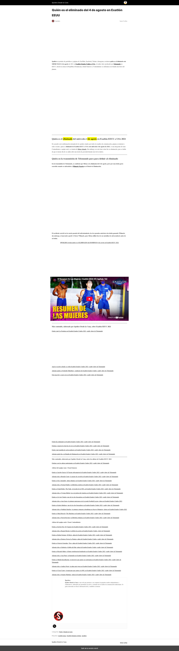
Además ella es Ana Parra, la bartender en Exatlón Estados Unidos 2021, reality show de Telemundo (81, 555)
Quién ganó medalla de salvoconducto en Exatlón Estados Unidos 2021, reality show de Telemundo (81, 450)
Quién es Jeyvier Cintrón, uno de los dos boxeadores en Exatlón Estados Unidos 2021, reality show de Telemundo (85, 497)
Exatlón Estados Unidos (74, 636)
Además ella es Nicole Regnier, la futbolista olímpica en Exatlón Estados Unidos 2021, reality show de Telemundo (85, 518)
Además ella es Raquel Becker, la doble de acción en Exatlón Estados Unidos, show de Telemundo (81, 531)
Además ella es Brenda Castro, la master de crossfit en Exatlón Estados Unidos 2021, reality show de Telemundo (85, 476)
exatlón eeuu (62, 636)
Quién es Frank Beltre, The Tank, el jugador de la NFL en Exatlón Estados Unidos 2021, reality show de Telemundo (86, 489)
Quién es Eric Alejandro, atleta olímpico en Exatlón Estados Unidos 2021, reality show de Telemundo (82, 481)
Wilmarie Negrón (78, 166)
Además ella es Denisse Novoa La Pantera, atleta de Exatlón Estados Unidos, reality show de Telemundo (82, 539)
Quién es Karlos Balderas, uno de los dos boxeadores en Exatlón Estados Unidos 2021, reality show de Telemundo (85, 505)
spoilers (84, 636)
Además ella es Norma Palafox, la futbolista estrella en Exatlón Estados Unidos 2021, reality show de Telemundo (85, 485)
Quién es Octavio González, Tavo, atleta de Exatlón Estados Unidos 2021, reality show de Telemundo (82, 543)
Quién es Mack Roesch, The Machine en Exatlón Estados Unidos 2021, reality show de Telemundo (81, 513)
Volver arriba (123, 643)
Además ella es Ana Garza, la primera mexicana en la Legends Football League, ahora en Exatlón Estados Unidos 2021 (87, 501)
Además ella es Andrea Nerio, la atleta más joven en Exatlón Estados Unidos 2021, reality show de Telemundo (84, 566)
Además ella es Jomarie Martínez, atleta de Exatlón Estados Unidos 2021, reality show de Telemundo (81, 575)
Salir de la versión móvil (89, 648)
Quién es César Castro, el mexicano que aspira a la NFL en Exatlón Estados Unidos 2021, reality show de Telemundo (86, 570)
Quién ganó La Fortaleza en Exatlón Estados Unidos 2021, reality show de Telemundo (77, 331)
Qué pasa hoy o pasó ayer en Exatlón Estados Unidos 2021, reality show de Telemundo (77, 375)
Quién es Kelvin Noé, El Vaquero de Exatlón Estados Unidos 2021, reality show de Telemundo (80, 527)
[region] (89, 87)
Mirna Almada (82, 149)
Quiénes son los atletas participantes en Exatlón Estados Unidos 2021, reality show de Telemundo (80, 463)
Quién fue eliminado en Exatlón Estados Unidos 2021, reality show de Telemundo (76, 442)
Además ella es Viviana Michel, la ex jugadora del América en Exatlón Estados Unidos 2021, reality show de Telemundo (87, 493)
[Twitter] (54, 626)
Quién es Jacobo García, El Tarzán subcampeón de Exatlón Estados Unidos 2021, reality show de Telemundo (84, 472)
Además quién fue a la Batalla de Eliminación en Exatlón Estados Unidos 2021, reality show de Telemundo (83, 454)
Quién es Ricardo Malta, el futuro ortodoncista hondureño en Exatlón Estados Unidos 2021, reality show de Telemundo (87, 551)
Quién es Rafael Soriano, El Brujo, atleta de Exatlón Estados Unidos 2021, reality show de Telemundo (82, 535)
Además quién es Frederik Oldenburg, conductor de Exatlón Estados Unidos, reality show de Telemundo (82, 371)
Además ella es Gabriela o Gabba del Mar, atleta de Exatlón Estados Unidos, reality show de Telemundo (82, 547)
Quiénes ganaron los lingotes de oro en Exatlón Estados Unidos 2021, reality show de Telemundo (80, 446)
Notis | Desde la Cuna (65, 632)
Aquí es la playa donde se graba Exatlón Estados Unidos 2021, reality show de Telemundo (78, 367)
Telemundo (117, 64)
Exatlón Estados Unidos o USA (85, 64)
